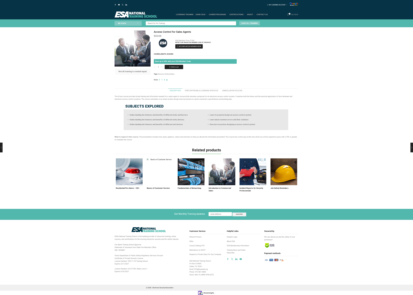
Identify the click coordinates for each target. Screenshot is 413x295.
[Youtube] (119, 5)
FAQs (191, 241)
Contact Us (262, 14)
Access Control (164, 74)
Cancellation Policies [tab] (232, 91)
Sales (172, 74)
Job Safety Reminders (279, 188)
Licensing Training (184, 14)
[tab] (175, 90)
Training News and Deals (236, 250)
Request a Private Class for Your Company (205, 254)
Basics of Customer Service (158, 188)
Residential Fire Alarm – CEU (127, 188)
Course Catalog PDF (197, 246)
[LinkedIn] (126, 5)
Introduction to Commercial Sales (220, 189)
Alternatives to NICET (197, 250)
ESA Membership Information (238, 246)
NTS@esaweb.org (201, 269)
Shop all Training (249, 23)
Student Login (232, 237)
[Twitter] (122, 5)
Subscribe (230, 253)
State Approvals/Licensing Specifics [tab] (201, 91)
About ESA (231, 241)
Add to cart (175, 67)
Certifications (236, 14)
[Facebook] (115, 5)
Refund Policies (195, 237)
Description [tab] (175, 91)
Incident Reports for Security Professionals (251, 189)
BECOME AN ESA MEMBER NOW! (190, 46)
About (250, 14)
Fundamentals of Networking (189, 188)
